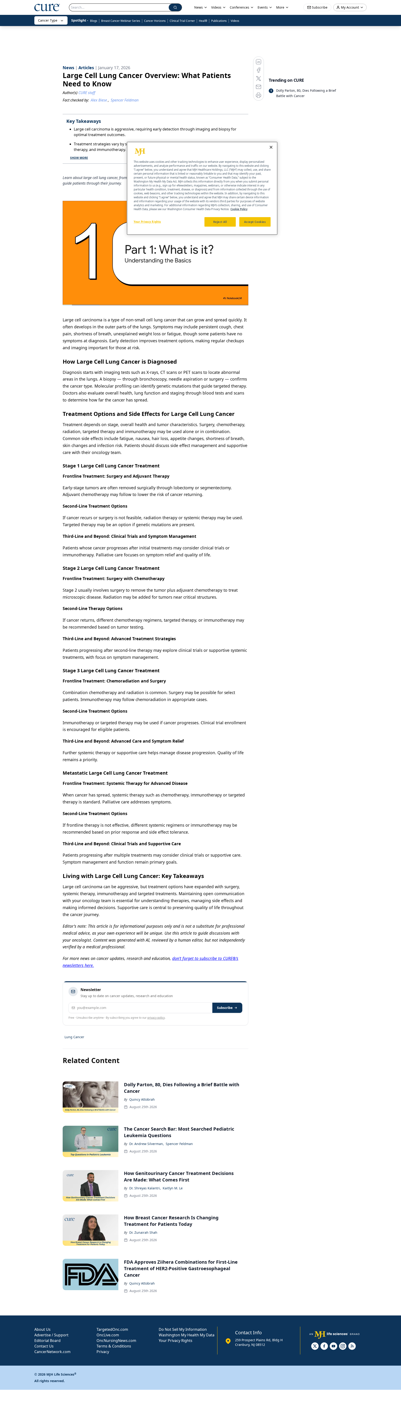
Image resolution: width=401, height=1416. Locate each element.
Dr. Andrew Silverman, (146, 1144)
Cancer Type (47, 20)
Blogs (93, 21)
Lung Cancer (74, 1037)
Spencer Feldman (179, 1144)
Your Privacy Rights (175, 1340)
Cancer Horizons (155, 21)
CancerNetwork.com (52, 1351)
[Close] (271, 147)
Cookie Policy (238, 209)
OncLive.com (108, 1335)
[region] (202, 188)
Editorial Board (47, 1340)
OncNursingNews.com (116, 1340)
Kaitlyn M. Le (173, 1188)
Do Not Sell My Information (183, 1329)
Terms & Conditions (114, 1346)
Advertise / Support (51, 1335)
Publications (219, 21)
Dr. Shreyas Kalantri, (145, 1188)
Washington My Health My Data (186, 1335)
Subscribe (225, 1007)
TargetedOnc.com (112, 1329)
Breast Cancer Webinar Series (120, 21)
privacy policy (156, 1018)
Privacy (103, 1351)
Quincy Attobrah (142, 1099)
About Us (42, 1329)
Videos (235, 21)
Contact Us (44, 1346)
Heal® (203, 21)
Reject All (220, 222)
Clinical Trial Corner (182, 21)
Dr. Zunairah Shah (143, 1232)
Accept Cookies (255, 222)
